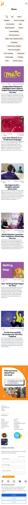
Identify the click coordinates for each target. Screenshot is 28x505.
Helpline (7, 20)
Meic (7, 61)
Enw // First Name (6, 465)
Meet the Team (4, 423)
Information (10, 24)
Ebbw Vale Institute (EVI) (14, 39)
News (19, 17)
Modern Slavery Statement (19, 423)
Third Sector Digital (14, 46)
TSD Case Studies (14, 50)
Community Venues (5, 426)
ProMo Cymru (18, 61)
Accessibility (16, 428)
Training (20, 57)
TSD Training (8, 53)
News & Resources (5, 422)
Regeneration (9, 28)
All (12, 17)
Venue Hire (16, 419)
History (15, 420)
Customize (14, 498)
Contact (2, 428)
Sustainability (14, 31)
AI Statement (17, 422)
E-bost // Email (5, 459)
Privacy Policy (17, 426)
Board (21, 28)
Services (2, 419)
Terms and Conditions (18, 429)
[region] (14, 494)
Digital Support (4, 425)
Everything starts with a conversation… (15, 382)
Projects (2, 420)
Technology (9, 57)
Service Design (19, 20)
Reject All (14, 502)
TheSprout (20, 53)
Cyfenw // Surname (6, 470)
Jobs (20, 24)
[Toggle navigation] (26, 3)
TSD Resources (14, 35)
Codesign (14, 42)
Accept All (14, 495)
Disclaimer (16, 425)
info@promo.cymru (5, 414)
